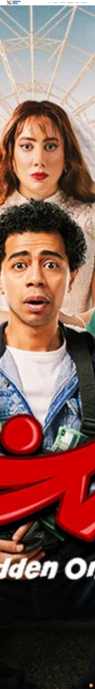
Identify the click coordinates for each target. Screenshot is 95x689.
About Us (56, 2)
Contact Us (84, 2)
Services (63, 2)
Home (49, 2)
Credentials (70, 2)
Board (77, 2)
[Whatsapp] (91, 685)
